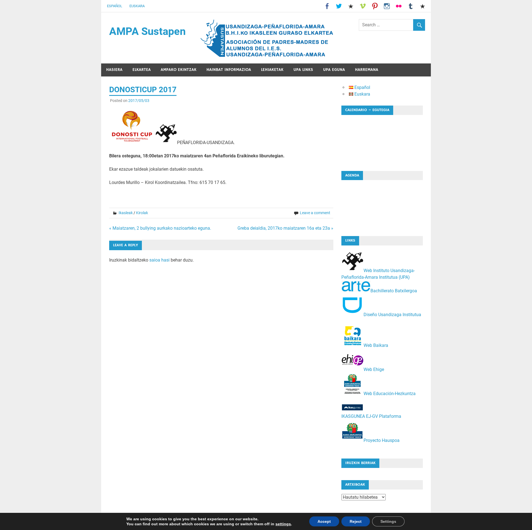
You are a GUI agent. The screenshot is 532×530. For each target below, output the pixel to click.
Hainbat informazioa (228, 69)
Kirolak (142, 213)
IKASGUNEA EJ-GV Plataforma (371, 416)
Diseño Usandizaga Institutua (392, 314)
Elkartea (141, 69)
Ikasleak (126, 213)
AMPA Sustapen (147, 31)
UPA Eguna (334, 69)
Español (114, 6)
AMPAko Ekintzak (178, 69)
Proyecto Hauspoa (382, 440)
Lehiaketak (272, 69)
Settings (388, 521)
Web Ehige (374, 369)
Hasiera (114, 69)
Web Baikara (376, 345)
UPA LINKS (303, 69)
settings (283, 524)
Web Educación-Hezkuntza (390, 393)
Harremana (366, 69)
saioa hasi (159, 260)
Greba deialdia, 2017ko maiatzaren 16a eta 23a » (285, 228)
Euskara (137, 6)
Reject (356, 521)
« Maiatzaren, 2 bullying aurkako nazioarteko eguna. (160, 228)
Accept (324, 521)
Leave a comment (315, 213)
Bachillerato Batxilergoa (393, 290)
